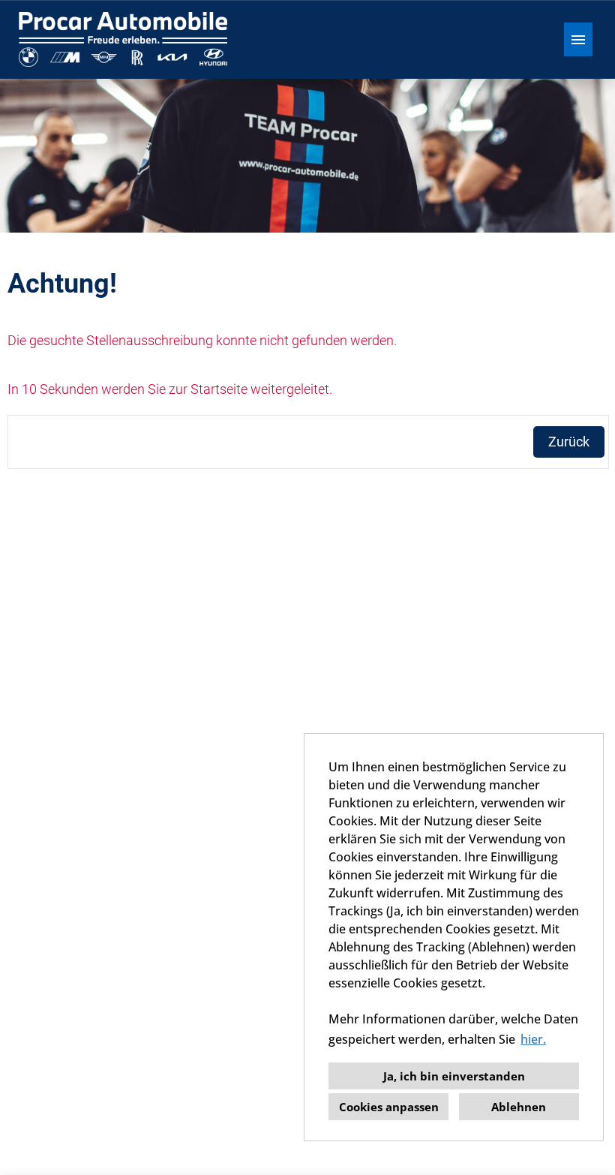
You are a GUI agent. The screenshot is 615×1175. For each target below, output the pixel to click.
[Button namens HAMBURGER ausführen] (578, 39)
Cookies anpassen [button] (389, 1106)
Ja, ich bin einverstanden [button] (454, 1075)
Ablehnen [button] (518, 1106)
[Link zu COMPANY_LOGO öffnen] (123, 39)
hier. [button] (533, 1039)
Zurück (569, 441)
